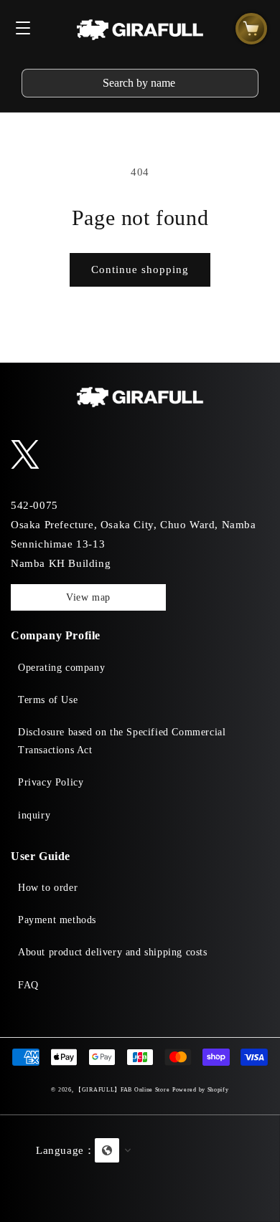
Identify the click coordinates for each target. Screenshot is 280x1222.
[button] (140, 1168)
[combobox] (140, 83)
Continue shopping (140, 269)
